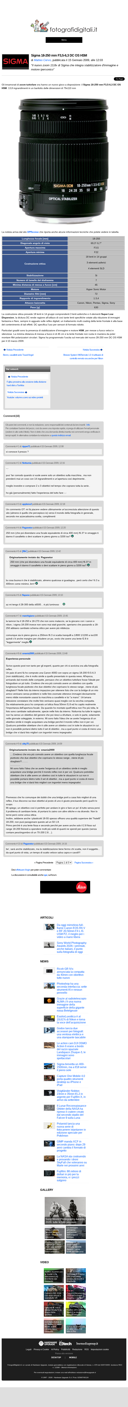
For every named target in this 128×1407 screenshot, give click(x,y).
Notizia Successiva (91, 349)
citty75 (25, 743)
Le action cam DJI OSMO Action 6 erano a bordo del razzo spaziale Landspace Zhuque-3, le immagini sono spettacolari (72, 1051)
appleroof (27, 504)
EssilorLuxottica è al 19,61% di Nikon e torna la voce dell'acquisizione (71, 1019)
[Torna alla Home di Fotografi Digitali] (64, 32)
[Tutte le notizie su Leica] (65, 893)
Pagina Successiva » (83, 862)
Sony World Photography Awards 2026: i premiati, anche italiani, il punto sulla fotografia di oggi (71, 947)
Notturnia (26, 463)
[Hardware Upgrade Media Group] (87, 1346)
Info (88, 424)
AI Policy (55, 1349)
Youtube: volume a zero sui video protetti (25, 397)
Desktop (56, 1357)
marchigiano (28, 615)
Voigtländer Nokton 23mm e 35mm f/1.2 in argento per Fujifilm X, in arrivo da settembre (71, 1095)
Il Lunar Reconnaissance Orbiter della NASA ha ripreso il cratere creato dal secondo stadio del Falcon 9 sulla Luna (71, 1111)
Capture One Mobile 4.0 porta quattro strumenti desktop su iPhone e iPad (71, 1080)
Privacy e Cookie (41, 1349)
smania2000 (28, 653)
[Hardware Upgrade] (48, 1346)
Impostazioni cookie (100, 1349)
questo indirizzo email (60, 435)
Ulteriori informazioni (68, 1367)
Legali (29, 1349)
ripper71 (26, 446)
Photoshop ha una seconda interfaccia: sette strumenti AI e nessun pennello (72, 988)
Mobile (73, 1357)
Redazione (77, 1349)
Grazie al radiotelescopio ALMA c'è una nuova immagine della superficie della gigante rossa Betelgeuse (71, 1004)
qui (45, 875)
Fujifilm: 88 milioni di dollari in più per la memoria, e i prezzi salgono (69, 1176)
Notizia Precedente (15, 349)
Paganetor (27, 527)
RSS (86, 1349)
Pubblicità (65, 1349)
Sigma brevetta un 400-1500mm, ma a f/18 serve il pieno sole (71, 1067)
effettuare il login (23, 869)
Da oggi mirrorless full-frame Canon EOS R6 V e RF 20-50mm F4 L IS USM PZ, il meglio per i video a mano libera (71, 931)
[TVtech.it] (65, 1346)
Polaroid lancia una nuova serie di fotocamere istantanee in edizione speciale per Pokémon (71, 1129)
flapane (26, 595)
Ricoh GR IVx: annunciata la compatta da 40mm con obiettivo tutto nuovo (70, 973)
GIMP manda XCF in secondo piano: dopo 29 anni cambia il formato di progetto (71, 1146)
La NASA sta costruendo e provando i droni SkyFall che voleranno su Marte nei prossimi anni (72, 1161)
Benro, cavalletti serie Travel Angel (18, 355)
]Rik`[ (24, 551)
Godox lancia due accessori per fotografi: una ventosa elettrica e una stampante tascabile (71, 1033)
